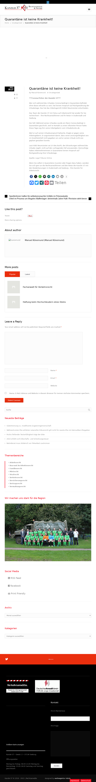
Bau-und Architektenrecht (21, 465)
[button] (31, 176)
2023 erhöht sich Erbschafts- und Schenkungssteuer (28, 439)
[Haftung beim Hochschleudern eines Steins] (13, 302)
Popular (12, 274)
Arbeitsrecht (15, 462)
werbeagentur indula (62, 778)
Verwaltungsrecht (18, 486)
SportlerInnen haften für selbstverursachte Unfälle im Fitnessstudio (38, 196)
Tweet (7, 216)
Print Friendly (18, 593)
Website (53, 386)
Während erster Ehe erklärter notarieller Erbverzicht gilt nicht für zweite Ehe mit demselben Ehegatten (48, 430)
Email (53, 378)
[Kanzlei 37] (23, 9)
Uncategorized (17, 23)
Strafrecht (14, 474)
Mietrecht (14, 471)
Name (53, 370)
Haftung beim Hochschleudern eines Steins (44, 302)
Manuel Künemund (39, 93)
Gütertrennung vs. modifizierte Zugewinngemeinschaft (29, 426)
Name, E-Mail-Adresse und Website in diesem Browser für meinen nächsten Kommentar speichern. (49, 393)
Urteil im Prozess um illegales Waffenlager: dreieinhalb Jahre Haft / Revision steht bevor (48, 199)
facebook (15, 585)
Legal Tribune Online (43, 158)
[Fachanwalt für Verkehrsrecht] (13, 287)
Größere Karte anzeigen (15, 745)
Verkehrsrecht (16, 477)
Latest (27, 274)
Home (7, 23)
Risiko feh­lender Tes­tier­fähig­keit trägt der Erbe (26, 434)
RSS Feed (15, 578)
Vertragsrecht (16, 483)
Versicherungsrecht (18, 480)
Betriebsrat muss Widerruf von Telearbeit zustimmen (28, 443)
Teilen (60, 182)
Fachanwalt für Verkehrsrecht (37, 287)
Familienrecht (16, 468)
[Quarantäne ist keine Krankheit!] (48, 58)
